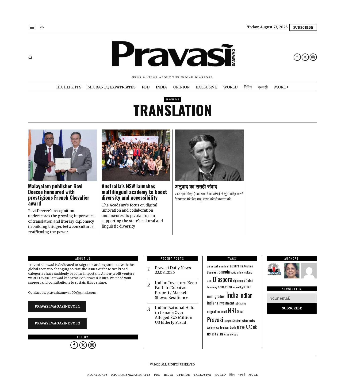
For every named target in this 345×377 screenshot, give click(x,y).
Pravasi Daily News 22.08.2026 (173, 270)
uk (255, 327)
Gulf (248, 287)
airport (214, 266)
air (208, 266)
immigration (216, 296)
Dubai (249, 280)
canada (224, 271)
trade (233, 327)
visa (220, 334)
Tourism (224, 327)
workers (234, 334)
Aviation (248, 266)
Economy (212, 287)
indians (212, 303)
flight (242, 287)
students (248, 320)
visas (226, 334)
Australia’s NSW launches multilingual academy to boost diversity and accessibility (134, 191)
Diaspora (222, 279)
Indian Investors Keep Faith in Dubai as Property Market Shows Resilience (176, 290)
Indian (246, 295)
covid (233, 272)
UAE (249, 327)
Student (237, 321)
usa (213, 333)
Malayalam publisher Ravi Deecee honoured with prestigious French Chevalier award (58, 194)
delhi (209, 281)
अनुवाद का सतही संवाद (196, 186)
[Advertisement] (85, 10)
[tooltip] (297, 57)
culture (248, 272)
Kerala (243, 303)
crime (240, 272)
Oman (240, 311)
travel (241, 327)
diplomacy (239, 280)
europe (236, 287)
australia (236, 265)
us (209, 333)
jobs (237, 303)
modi (224, 311)
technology (213, 327)
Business (212, 272)
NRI (232, 310)
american (223, 266)
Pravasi (215, 319)
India (232, 295)
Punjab (228, 321)
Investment (226, 303)
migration (214, 311)
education (225, 286)
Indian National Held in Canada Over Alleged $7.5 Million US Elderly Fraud (174, 314)
